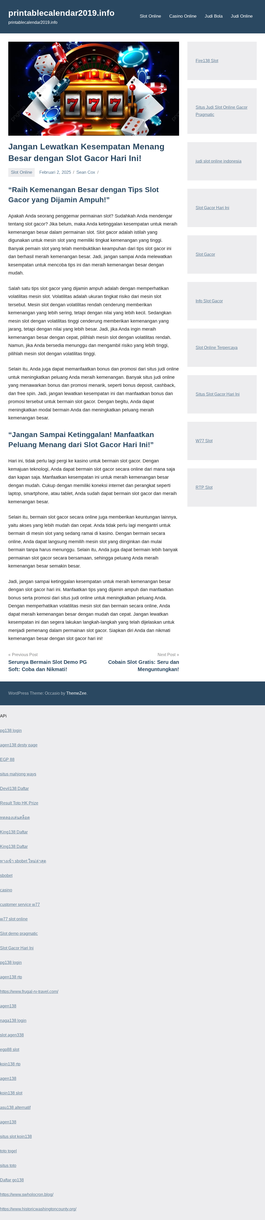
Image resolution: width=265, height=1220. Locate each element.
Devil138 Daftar (14, 788)
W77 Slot (204, 441)
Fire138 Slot (207, 61)
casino (6, 890)
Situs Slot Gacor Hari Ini (218, 394)
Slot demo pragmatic (19, 933)
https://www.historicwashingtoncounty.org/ (38, 1209)
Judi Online (242, 16)
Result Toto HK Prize (19, 803)
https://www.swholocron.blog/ (26, 1194)
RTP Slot (204, 487)
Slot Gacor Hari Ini (212, 208)
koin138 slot (11, 1093)
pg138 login (11, 730)
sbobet (6, 875)
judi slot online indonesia (218, 161)
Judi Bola (214, 16)
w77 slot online (14, 919)
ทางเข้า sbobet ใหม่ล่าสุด (23, 861)
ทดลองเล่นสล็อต (15, 817)
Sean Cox (85, 172)
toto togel (8, 1151)
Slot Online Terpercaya (217, 347)
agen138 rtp (11, 977)
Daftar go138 (12, 1180)
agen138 (8, 1006)
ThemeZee (76, 693)
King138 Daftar (14, 832)
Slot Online (150, 16)
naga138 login (13, 1020)
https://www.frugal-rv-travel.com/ (29, 991)
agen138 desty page (19, 745)
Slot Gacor (205, 254)
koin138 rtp (10, 1064)
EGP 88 (7, 759)
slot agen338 (12, 1035)
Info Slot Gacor (209, 301)
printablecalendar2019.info (61, 13)
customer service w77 (20, 904)
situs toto (8, 1165)
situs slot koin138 (16, 1136)
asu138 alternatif (15, 1107)
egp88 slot (9, 1049)
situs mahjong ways (18, 774)
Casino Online (182, 16)
